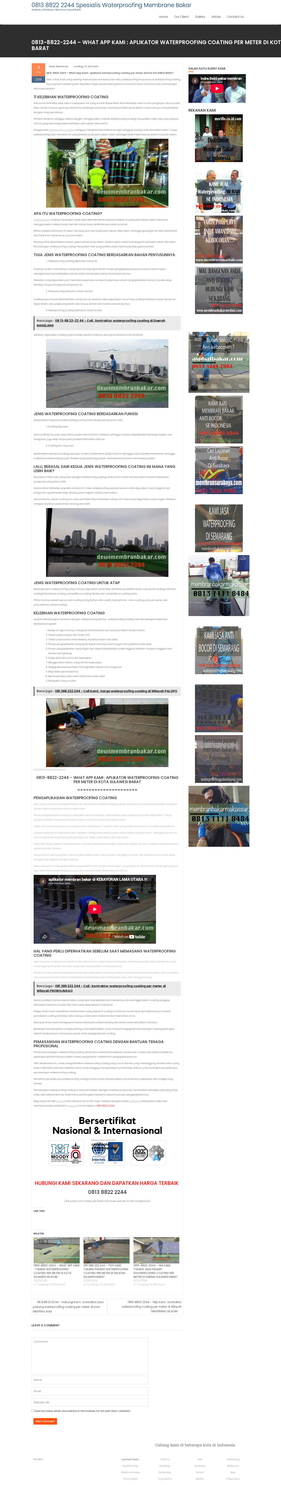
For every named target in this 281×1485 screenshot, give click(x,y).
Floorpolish (130, 1479)
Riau (233, 1472)
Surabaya (199, 1466)
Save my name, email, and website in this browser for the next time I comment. (83, 1411)
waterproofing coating (62, 130)
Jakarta (165, 1459)
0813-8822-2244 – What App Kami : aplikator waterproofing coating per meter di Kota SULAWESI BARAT (107, 779)
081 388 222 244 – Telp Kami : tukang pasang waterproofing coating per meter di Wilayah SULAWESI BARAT (106, 1271)
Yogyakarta (165, 1479)
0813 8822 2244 (107, 1192)
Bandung (164, 1466)
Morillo (37, 1459)
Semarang (165, 1472)
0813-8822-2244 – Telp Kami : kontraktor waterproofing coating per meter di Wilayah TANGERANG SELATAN (152, 1306)
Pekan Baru (233, 1479)
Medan (200, 1479)
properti (60, 1101)
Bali (200, 1459)
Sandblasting (130, 1466)
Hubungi (73, 1105)
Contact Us (235, 17)
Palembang (233, 1459)
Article (216, 17)
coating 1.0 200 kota (86, 66)
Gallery (200, 17)
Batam (200, 1472)
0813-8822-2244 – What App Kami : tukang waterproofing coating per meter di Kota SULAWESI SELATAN (56, 1271)
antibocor (135, 1101)
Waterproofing (42, 219)
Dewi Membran (58, 66)
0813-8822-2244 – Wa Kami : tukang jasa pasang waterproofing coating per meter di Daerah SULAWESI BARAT (155, 1271)
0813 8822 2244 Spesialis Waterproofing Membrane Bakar (111, 5)
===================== (50, 769)
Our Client (181, 17)
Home (163, 17)
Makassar (233, 1466)
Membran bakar (130, 1472)
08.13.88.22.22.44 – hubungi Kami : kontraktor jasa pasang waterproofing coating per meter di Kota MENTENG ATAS (68, 1306)
